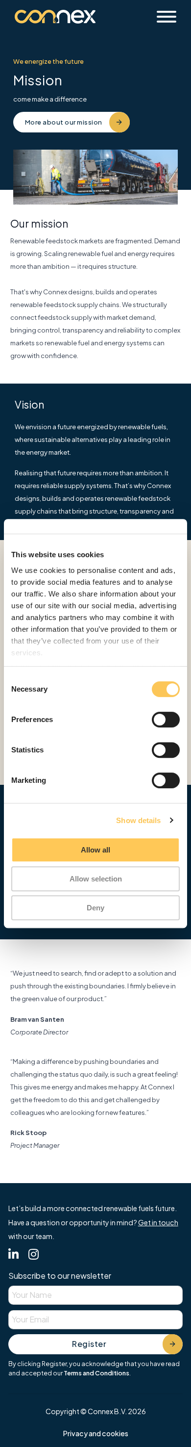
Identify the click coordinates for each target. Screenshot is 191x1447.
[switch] (166, 719)
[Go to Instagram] (33, 1255)
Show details (138, 820)
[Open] (166, 17)
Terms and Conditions (96, 1373)
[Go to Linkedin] (13, 1255)
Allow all (95, 850)
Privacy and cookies (95, 1433)
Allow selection (96, 879)
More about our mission (63, 122)
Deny (95, 908)
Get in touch (158, 1222)
